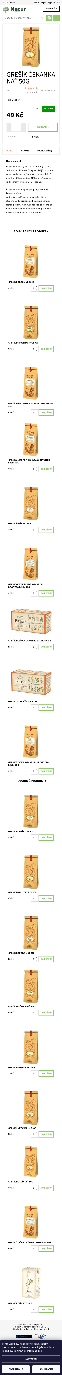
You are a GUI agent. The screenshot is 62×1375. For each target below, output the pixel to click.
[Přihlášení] (49, 18)
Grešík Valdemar (47, 90)
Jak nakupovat (35, 1325)
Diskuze (25, 150)
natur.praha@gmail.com (49, 2)
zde (40, 1351)
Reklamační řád (41, 1329)
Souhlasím (46, 1369)
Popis (9, 150)
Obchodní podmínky (22, 1329)
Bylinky (35, 136)
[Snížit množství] (37, 290)
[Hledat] (42, 18)
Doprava (22, 1325)
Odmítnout (16, 1369)
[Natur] (31, 9)
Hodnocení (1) (44, 150)
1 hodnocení (31, 92)
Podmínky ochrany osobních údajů (30, 1327)
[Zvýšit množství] (37, 286)
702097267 (10, 2)
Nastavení (31, 1359)
